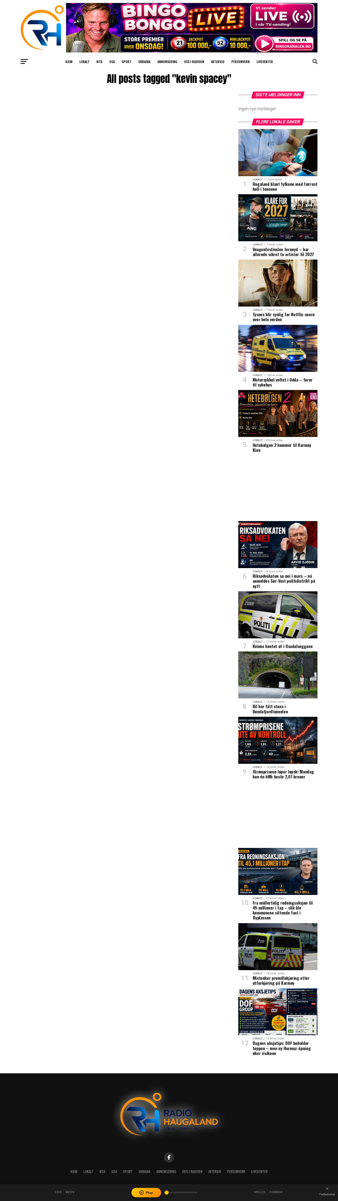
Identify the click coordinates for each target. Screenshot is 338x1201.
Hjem (68, 61)
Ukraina (144, 61)
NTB (99, 61)
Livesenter (265, 61)
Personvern (240, 61)
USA (112, 61)
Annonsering (167, 61)
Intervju (217, 61)
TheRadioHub (327, 1194)
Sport (126, 61)
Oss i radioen (194, 61)
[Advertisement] (277, 489)
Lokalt (84, 61)
